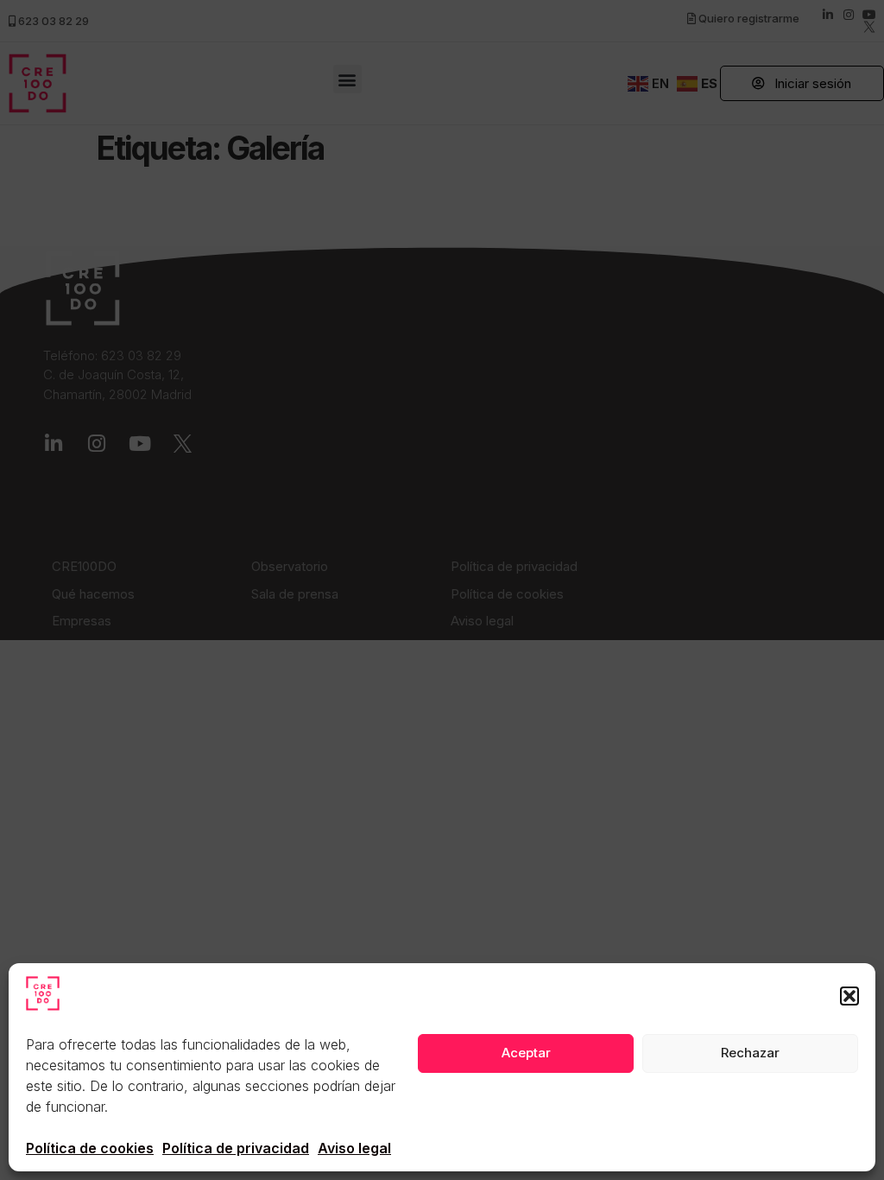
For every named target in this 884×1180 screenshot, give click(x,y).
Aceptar (526, 1052)
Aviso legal (354, 1148)
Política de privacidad (235, 1148)
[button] (849, 996)
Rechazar (750, 1052)
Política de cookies (90, 1148)
